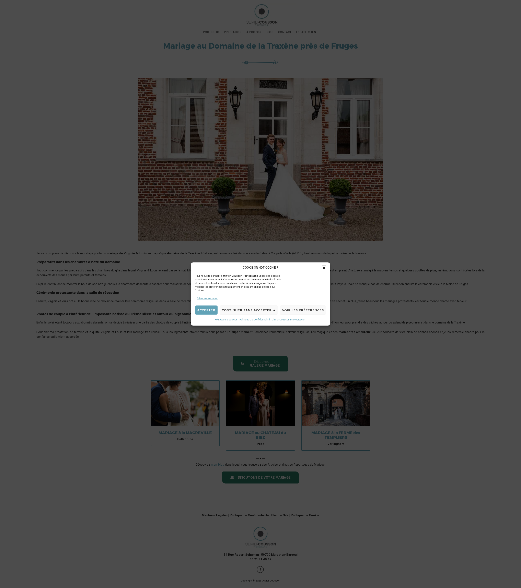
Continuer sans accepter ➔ (249, 310)
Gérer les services (207, 298)
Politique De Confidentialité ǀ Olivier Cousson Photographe (272, 319)
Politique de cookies (226, 319)
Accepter (206, 310)
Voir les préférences (303, 310)
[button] (324, 268)
